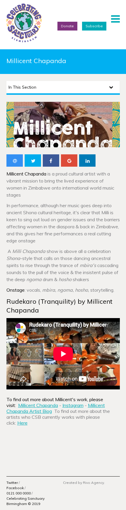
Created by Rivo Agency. (84, 482)
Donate (67, 26)
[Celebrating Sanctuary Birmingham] (24, 23)
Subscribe (94, 26)
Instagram (73, 405)
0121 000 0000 (18, 493)
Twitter (12, 482)
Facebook (15, 488)
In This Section (22, 87)
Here (22, 423)
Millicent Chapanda (38, 405)
